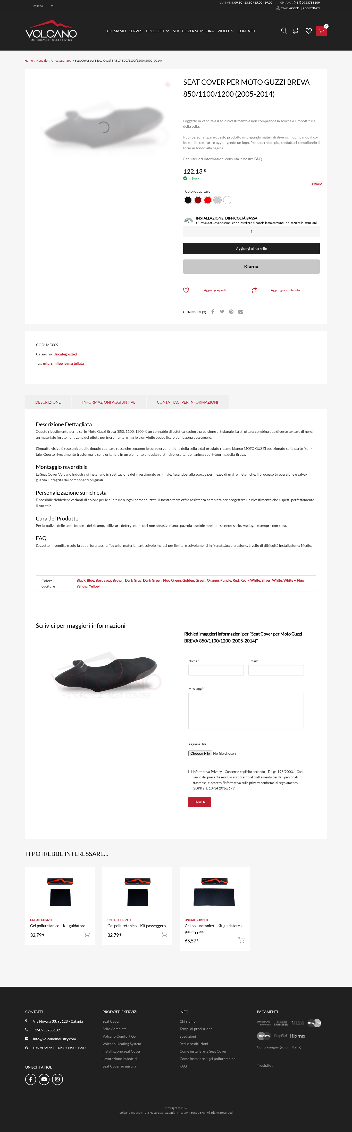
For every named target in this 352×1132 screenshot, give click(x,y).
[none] (39, 6)
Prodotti (155, 31)
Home (28, 60)
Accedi (294, 8)
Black (81, 580)
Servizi (136, 31)
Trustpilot (265, 1065)
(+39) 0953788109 (307, 2)
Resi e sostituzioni (194, 1043)
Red (236, 580)
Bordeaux (103, 580)
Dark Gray (133, 580)
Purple (225, 580)
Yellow (94, 586)
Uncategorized (61, 60)
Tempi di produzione (196, 1029)
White (277, 580)
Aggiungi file (197, 744)
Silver (266, 580)
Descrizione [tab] (48, 402)
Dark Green (152, 580)
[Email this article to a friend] (240, 311)
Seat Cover (111, 1021)
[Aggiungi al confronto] (86, 885)
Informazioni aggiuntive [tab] (109, 402)
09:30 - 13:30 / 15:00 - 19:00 (253, 2)
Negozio (42, 60)
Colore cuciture (197, 191)
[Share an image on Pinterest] (230, 311)
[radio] (188, 200)
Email (253, 661)
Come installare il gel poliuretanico (208, 1058)
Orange (213, 580)
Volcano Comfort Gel (120, 1036)
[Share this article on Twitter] (221, 311)
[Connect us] (30, 1079)
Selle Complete (115, 1029)
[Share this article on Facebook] (212, 311)
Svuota (317, 183)
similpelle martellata (67, 363)
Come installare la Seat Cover (203, 1051)
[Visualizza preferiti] (307, 31)
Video (223, 31)
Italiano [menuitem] (38, 5)
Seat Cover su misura (193, 31)
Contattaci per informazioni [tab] (187, 402)
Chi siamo (116, 31)
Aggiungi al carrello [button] (87, 934)
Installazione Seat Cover (122, 1051)
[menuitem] (39, 6)
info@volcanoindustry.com (54, 1039)
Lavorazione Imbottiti (120, 1058)
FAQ (258, 159)
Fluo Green (172, 580)
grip (46, 363)
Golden (188, 580)
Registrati (311, 8)
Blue (90, 580)
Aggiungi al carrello (251, 248)
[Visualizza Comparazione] (295, 31)
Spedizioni (188, 1036)
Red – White (250, 580)
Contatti (246, 31)
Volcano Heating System (122, 1043)
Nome (193, 661)
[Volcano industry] (51, 39)
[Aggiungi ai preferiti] (86, 876)
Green (200, 580)
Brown (118, 580)
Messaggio (196, 689)
